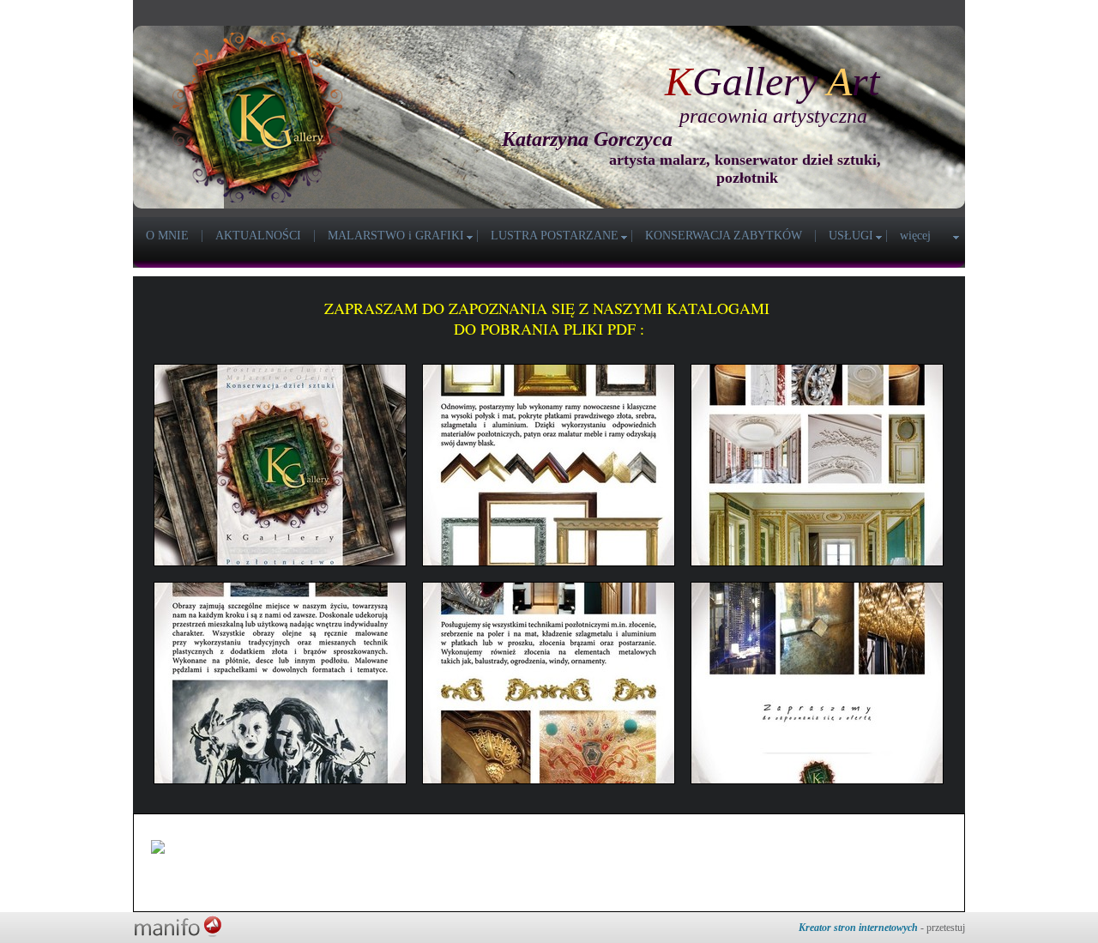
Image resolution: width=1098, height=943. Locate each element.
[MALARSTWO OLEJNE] (280, 683)
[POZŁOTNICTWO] (548, 683)
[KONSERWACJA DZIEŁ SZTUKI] (817, 465)
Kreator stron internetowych (858, 928)
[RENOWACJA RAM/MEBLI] (548, 465)
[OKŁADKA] (280, 465)
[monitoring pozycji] (202, 846)
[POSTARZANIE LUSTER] (817, 683)
